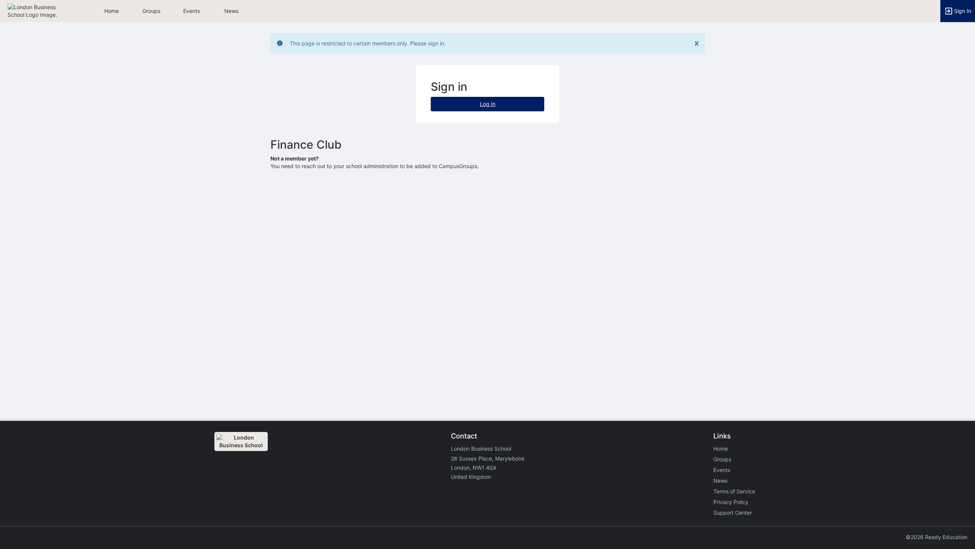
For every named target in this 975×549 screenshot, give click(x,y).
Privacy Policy (730, 502)
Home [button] (111, 11)
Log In (487, 104)
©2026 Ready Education (936, 537)
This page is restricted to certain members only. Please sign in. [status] (368, 43)
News (231, 11)
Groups (151, 11)
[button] (39, 10)
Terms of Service (734, 491)
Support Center (732, 512)
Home (720, 448)
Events (191, 11)
